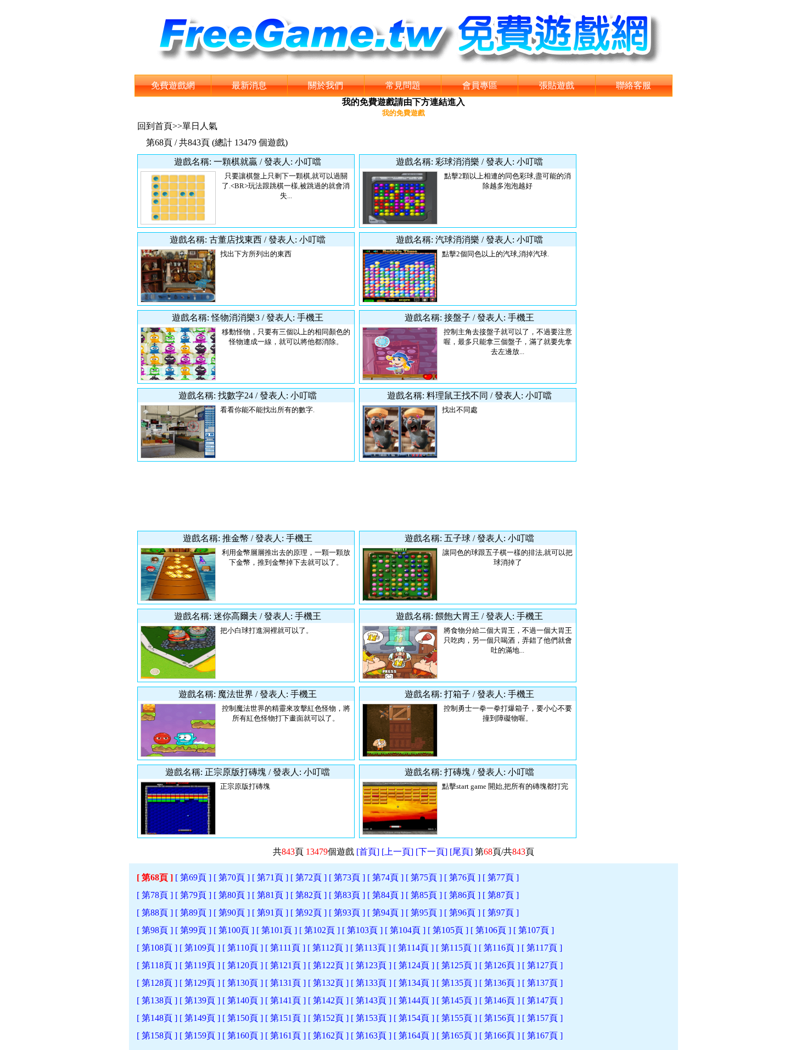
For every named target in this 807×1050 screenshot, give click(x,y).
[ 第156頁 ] (499, 1018)
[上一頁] (397, 851)
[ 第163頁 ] (371, 1035)
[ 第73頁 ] (347, 877)
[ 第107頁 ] (533, 930)
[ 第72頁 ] (308, 877)
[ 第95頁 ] (424, 912)
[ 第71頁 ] (270, 877)
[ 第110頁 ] (242, 947)
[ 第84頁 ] (385, 895)
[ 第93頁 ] (347, 912)
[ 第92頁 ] (308, 912)
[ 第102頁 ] (319, 930)
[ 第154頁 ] (414, 1018)
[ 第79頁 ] (193, 895)
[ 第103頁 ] (362, 930)
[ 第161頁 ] (285, 1035)
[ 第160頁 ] (242, 1035)
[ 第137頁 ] (542, 982)
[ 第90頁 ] (232, 912)
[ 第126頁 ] (499, 965)
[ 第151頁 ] (285, 1018)
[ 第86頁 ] (462, 895)
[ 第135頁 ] (456, 982)
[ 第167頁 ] (542, 1035)
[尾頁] (461, 851)
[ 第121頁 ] (285, 965)
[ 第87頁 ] (501, 895)
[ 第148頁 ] (157, 1018)
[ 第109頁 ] (200, 947)
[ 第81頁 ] (270, 895)
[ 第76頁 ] (462, 877)
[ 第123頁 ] (371, 965)
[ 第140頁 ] (242, 1000)
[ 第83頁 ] (347, 895)
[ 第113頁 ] (370, 947)
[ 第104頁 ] (405, 930)
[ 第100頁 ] (234, 930)
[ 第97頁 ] (501, 912)
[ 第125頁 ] (456, 965)
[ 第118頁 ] (157, 965)
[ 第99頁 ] (193, 930)
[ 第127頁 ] (542, 965)
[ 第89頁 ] (193, 912)
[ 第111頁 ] (285, 947)
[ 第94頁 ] (385, 912)
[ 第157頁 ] (542, 1018)
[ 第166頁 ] (499, 1035)
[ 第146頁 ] (499, 1000)
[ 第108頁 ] (157, 947)
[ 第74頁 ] (385, 877)
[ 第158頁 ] (157, 1035)
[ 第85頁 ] (424, 895)
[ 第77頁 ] (501, 877)
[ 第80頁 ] (232, 895)
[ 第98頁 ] (155, 930)
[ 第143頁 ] (371, 1000)
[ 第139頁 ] (200, 1000)
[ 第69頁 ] (193, 877)
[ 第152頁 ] (328, 1018)
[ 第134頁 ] (414, 982)
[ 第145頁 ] (456, 1000)
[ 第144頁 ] (414, 1000)
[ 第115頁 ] (456, 947)
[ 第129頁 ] (200, 982)
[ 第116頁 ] (499, 947)
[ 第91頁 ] (270, 912)
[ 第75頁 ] (424, 877)
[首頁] (367, 851)
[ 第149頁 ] (200, 1018)
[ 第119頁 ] (200, 965)
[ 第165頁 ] (456, 1035)
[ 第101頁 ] (276, 930)
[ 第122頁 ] (328, 965)
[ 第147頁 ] (542, 1000)
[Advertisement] (357, 496)
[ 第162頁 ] (328, 1035)
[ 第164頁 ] (414, 1035)
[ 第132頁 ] (328, 982)
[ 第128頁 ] (157, 982)
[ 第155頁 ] (456, 1018)
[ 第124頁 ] (414, 965)
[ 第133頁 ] (371, 982)
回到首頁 (154, 126)
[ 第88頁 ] (155, 912)
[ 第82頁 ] (308, 895)
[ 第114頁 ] (413, 947)
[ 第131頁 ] (285, 982)
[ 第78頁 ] (155, 895)
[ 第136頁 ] (499, 982)
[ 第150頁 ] (242, 1018)
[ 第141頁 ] (285, 1000)
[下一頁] (431, 851)
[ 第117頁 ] (542, 947)
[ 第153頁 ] (371, 1018)
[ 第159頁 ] (200, 1035)
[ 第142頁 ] (328, 1000)
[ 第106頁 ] (490, 930)
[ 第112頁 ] (327, 947)
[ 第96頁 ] (462, 912)
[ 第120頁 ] (242, 965)
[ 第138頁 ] (157, 1000)
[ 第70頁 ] (232, 877)
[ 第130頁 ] (242, 982)
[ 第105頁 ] (448, 930)
